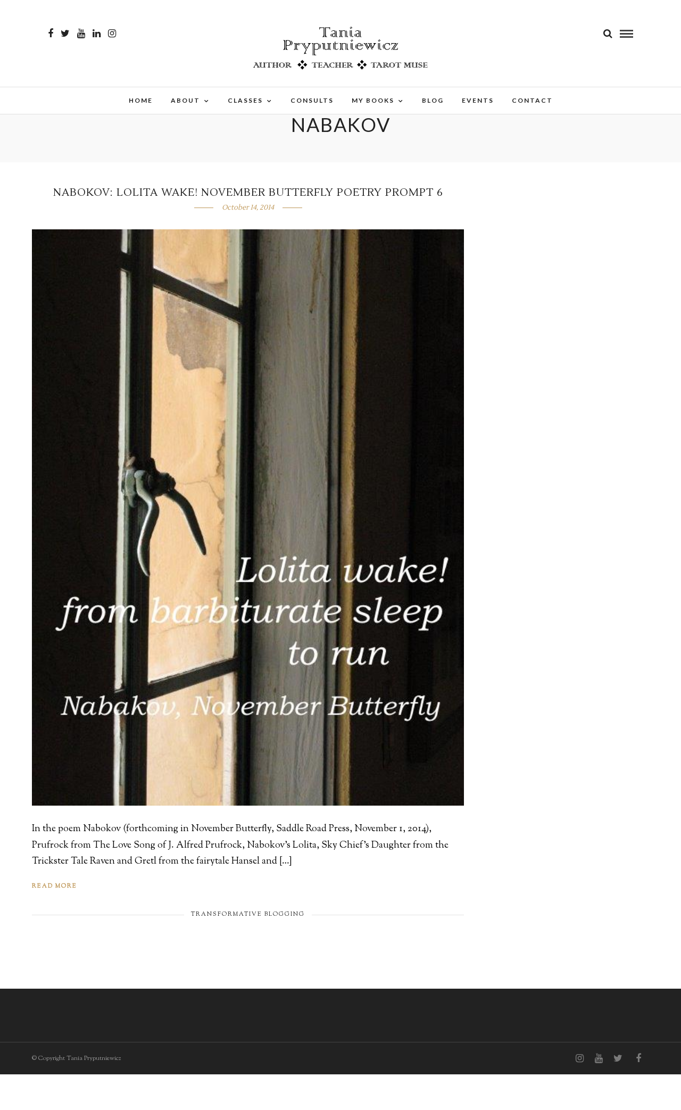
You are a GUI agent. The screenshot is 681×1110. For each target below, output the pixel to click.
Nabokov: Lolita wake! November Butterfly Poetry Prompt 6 (248, 193)
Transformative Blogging (248, 914)
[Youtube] (81, 33)
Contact (532, 100)
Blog (433, 100)
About (185, 100)
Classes (245, 100)
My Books (373, 100)
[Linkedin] (97, 33)
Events (478, 100)
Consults (312, 100)
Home (141, 100)
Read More (54, 886)
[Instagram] (112, 33)
